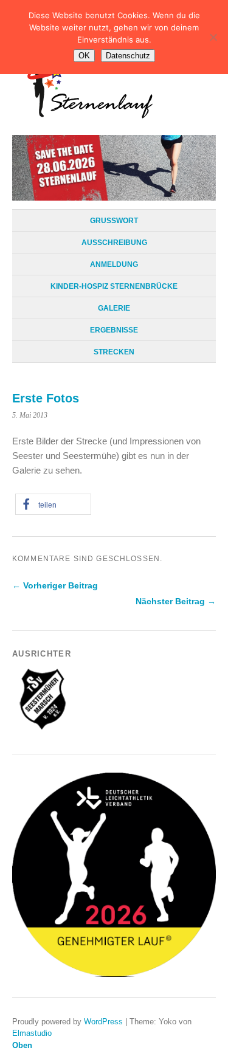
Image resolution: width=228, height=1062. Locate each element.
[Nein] (213, 37)
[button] (53, 504)
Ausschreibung (114, 242)
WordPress (103, 1021)
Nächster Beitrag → (176, 601)
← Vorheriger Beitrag (55, 585)
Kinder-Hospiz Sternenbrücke (114, 286)
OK (84, 55)
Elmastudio (32, 1033)
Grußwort (114, 220)
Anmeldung (114, 264)
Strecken (114, 352)
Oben (22, 1045)
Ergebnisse (114, 330)
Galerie (114, 308)
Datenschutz (128, 55)
